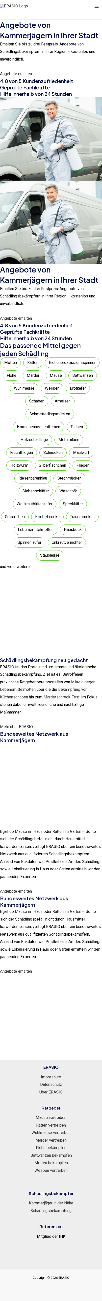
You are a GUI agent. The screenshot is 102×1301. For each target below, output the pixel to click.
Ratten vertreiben (51, 1125)
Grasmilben (15, 516)
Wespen (52, 388)
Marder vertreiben (51, 1140)
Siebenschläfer (36, 491)
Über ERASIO (51, 1092)
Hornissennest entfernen (38, 426)
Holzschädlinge (34, 439)
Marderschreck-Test (61, 697)
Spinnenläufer (29, 542)
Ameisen (63, 401)
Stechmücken (69, 478)
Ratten (32, 362)
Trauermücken (82, 516)
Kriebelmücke (47, 516)
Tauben (77, 426)
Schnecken (53, 452)
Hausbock (73, 529)
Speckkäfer (73, 504)
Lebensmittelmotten (35, 529)
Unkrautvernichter (67, 542)
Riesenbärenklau (32, 478)
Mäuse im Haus (29, 831)
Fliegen (82, 465)
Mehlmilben (68, 439)
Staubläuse (49, 555)
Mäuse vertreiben (51, 1117)
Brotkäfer (78, 388)
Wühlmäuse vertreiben (51, 1132)
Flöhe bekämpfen (51, 1147)
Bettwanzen (82, 375)
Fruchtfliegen (21, 452)
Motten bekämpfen (51, 1162)
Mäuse (56, 375)
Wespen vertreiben (51, 1170)
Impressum (51, 1077)
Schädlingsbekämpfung (51, 1210)
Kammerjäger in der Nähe (51, 1203)
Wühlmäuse (24, 388)
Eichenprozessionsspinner (72, 362)
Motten (10, 362)
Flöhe (11, 375)
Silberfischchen (52, 465)
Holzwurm (19, 465)
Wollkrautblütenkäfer (34, 504)
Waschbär (68, 491)
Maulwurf (81, 452)
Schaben (36, 401)
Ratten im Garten (66, 831)
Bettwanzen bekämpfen (51, 1155)
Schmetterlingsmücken (49, 414)
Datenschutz (51, 1084)
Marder (33, 375)
